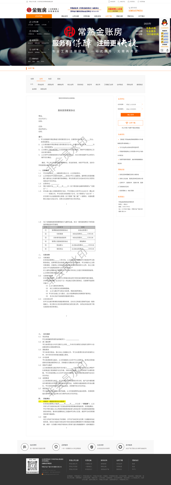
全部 (32, 79)
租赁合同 (44, 89)
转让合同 (70, 84)
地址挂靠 (126, 478)
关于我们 (141, 16)
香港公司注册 (103, 479)
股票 (29, 61)
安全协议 (80, 84)
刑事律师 (78, 478)
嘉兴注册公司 (93, 479)
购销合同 (61, 84)
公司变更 (37, 24)
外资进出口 (47, 34)
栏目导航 (39, 16)
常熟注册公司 (73, 464)
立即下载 (132, 123)
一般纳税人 (39, 34)
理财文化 (130, 16)
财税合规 (37, 43)
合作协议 (120, 84)
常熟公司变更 (73, 466)
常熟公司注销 (73, 469)
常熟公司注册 (97, 476)
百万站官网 (122, 476)
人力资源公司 (135, 478)
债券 (38, 61)
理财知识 (35, 59)
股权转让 (44, 52)
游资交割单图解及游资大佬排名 (129, 174)
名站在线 (131, 476)
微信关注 (122, 1)
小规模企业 (31, 34)
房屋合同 (51, 84)
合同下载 (108, 16)
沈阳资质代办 (113, 479)
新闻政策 (30, 43)
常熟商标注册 (113, 476)
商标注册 (119, 16)
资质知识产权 (45, 43)
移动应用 (112, 1)
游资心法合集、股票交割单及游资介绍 (131, 178)
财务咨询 (97, 16)
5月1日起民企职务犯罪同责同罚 (129, 147)
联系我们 (132, 1)
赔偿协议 (140, 84)
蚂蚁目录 (94, 478)
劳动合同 (30, 52)
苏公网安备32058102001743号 (51, 474)
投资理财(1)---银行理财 (127, 190)
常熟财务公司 (124, 479)
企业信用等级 (118, 478)
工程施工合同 (108, 84)
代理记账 (86, 16)
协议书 (89, 84)
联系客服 (142, 1)
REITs (42, 61)
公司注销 (44, 24)
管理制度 (37, 52)
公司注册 (75, 16)
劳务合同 (130, 84)
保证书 (98, 84)
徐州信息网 (86, 478)
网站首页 (64, 16)
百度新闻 (109, 478)
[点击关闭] (168, 18)
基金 (33, 61)
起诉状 (34, 89)
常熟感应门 (77, 476)
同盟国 (105, 476)
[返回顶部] (167, 50)
